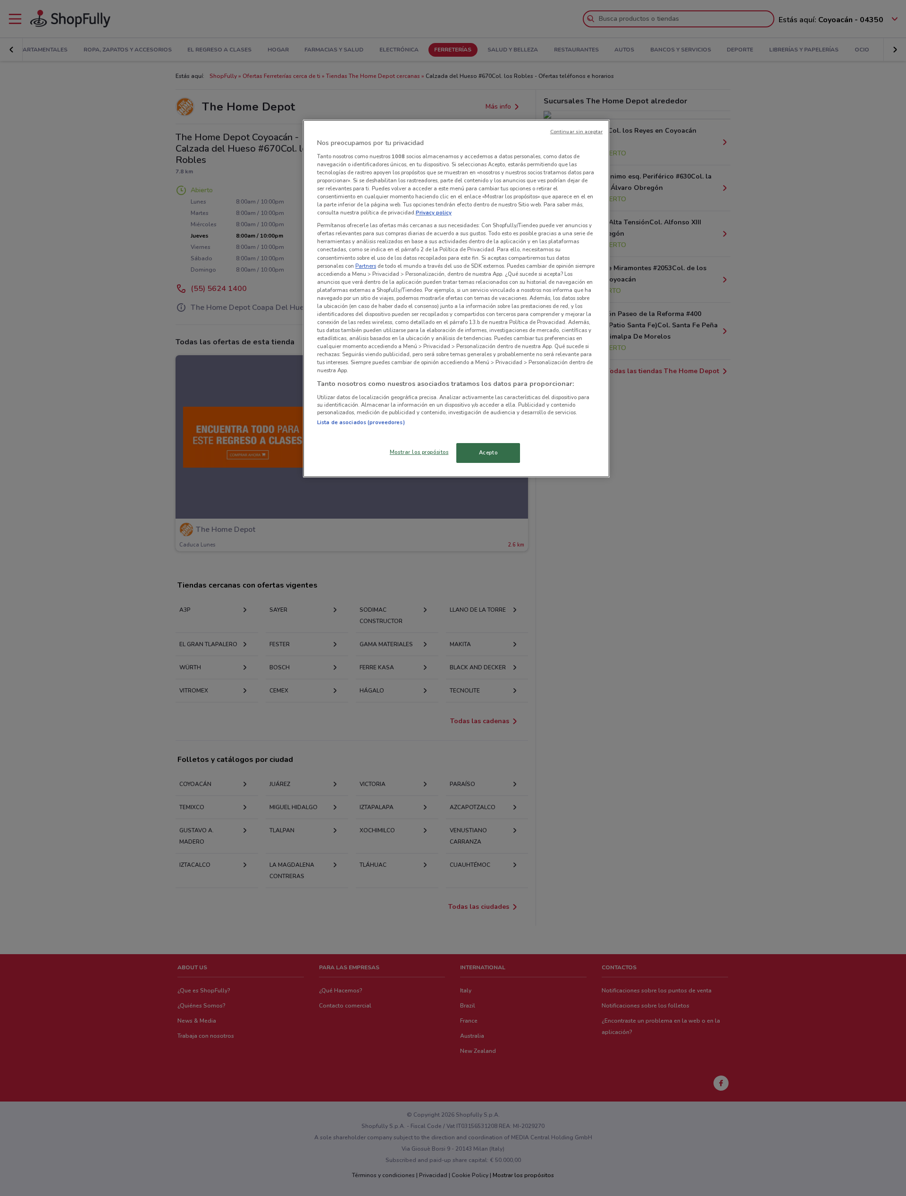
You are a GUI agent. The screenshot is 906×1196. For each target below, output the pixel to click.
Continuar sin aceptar (576, 131)
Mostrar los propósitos (419, 452)
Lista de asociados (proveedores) (361, 422)
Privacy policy (434, 212)
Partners (365, 266)
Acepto (488, 452)
